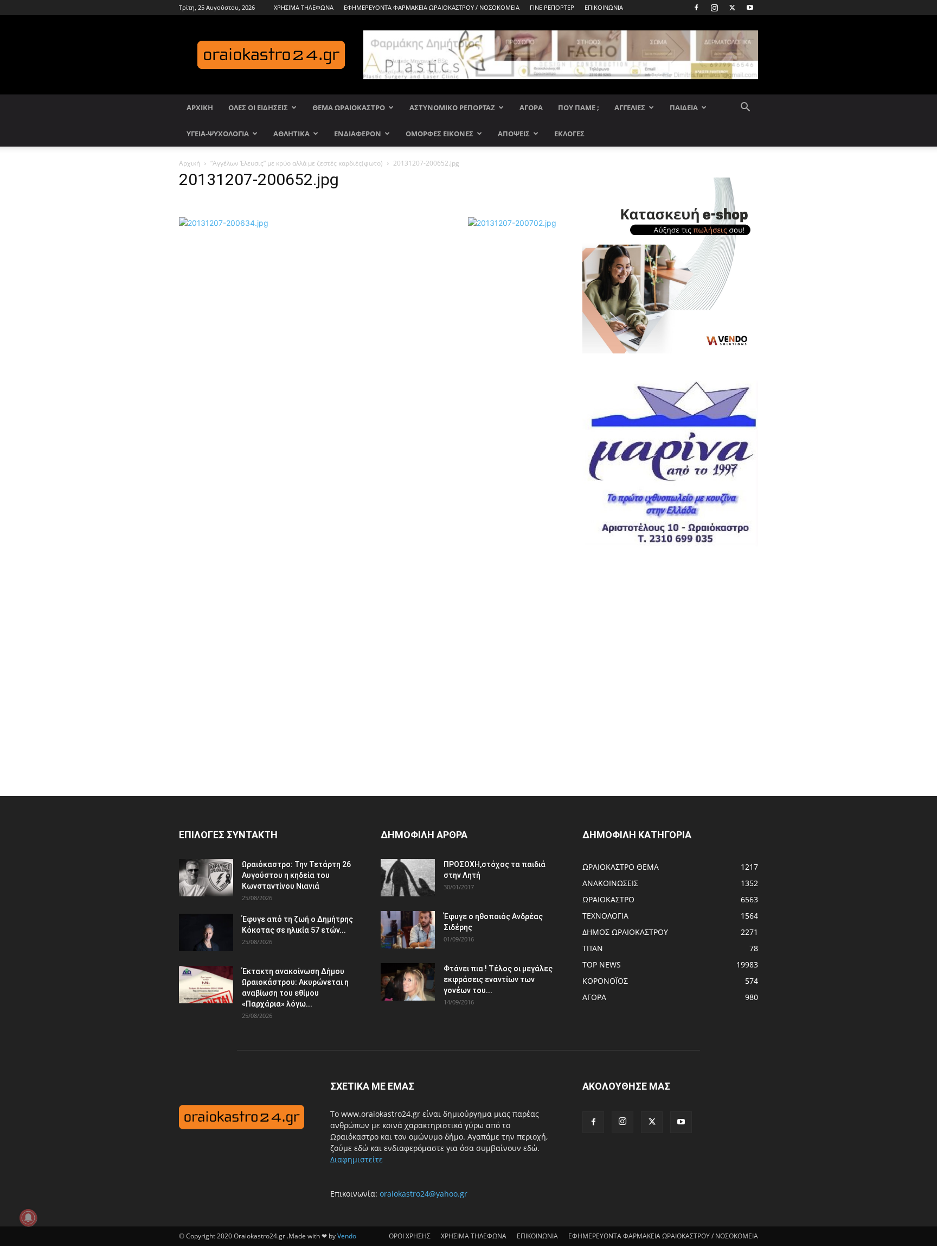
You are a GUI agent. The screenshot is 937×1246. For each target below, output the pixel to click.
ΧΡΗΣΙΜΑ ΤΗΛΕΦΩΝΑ (303, 7)
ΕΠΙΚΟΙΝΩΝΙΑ (604, 7)
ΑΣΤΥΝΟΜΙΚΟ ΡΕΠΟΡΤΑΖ (452, 107)
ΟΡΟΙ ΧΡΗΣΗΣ (410, 1236)
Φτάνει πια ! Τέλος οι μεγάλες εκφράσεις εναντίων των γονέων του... (498, 979)
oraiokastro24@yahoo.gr (423, 1193)
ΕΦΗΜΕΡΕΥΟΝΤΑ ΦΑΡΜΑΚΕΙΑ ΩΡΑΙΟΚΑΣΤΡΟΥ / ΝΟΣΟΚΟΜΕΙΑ (431, 7)
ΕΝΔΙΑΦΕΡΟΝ (357, 133)
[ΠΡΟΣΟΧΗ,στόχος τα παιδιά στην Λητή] (408, 877)
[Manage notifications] (28, 1217)
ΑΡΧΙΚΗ (200, 107)
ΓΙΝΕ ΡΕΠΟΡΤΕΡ (552, 7)
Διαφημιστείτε (356, 1159)
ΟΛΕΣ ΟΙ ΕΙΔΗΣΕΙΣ (258, 107)
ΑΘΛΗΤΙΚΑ (291, 133)
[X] (732, 7)
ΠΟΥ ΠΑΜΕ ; (578, 107)
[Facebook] (696, 7)
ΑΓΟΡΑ (531, 107)
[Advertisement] (663, 671)
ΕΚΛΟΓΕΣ (569, 133)
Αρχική (189, 163)
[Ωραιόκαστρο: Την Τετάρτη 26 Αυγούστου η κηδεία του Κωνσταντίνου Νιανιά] (206, 877)
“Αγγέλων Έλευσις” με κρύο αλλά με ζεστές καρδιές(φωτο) (296, 163)
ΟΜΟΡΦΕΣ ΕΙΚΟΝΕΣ (439, 133)
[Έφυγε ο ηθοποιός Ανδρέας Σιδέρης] (408, 929)
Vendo (346, 1236)
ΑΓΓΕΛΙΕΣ (629, 107)
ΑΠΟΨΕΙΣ (514, 133)
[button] (745, 108)
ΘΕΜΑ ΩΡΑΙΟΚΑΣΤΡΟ (348, 107)
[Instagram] (714, 7)
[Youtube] (750, 7)
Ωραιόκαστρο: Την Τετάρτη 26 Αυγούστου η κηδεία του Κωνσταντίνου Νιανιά (296, 875)
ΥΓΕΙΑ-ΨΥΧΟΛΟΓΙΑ (218, 133)
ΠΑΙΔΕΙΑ (684, 107)
